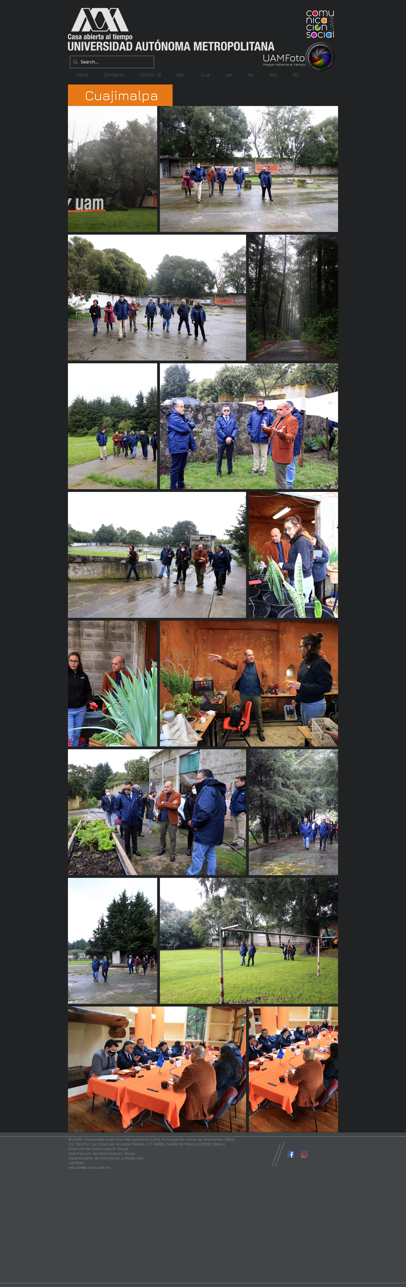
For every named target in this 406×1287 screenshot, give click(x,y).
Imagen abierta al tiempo (284, 64)
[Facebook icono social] (291, 1154)
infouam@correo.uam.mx (89, 1167)
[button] (181, 74)
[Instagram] (304, 1154)
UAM (274, 57)
